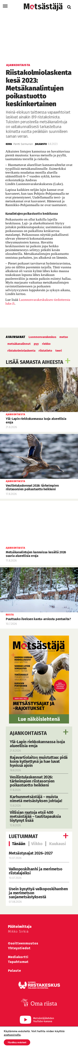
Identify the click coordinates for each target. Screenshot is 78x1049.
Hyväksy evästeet (17, 1042)
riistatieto (45, 350)
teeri (58, 350)
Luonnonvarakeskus (42, 337)
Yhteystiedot (19, 948)
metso (63, 337)
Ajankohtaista (28, 733)
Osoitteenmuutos (23, 943)
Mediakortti (18, 957)
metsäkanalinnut (19, 344)
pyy (36, 344)
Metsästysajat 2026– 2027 (30, 853)
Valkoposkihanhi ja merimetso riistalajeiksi (35, 871)
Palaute (14, 971)
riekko (46, 344)
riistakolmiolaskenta (21, 350)
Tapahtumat (18, 962)
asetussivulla (12, 1035)
